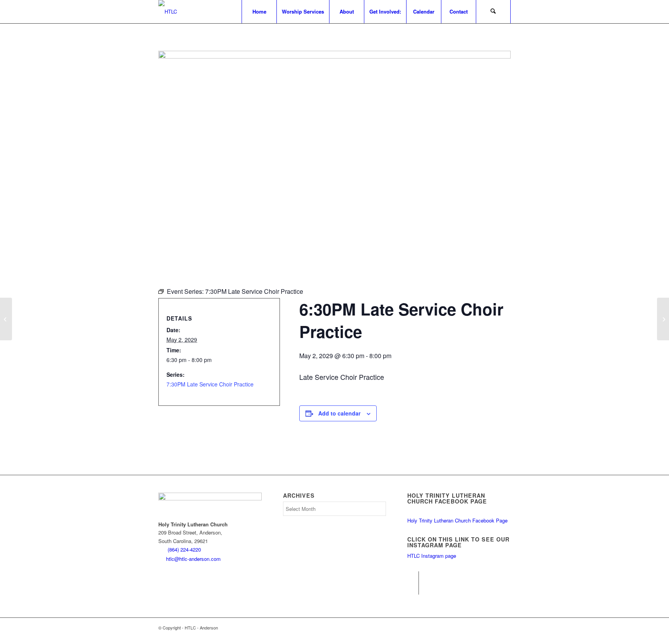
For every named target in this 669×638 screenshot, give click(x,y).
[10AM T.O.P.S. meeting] (6, 319)
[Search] (493, 11)
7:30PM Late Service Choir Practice (210, 384)
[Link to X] (413, 589)
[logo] (167, 11)
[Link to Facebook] (413, 577)
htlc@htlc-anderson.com (193, 558)
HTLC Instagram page (431, 555)
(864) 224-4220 (184, 549)
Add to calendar (339, 413)
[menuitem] (259, 11)
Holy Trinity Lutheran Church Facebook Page (457, 520)
